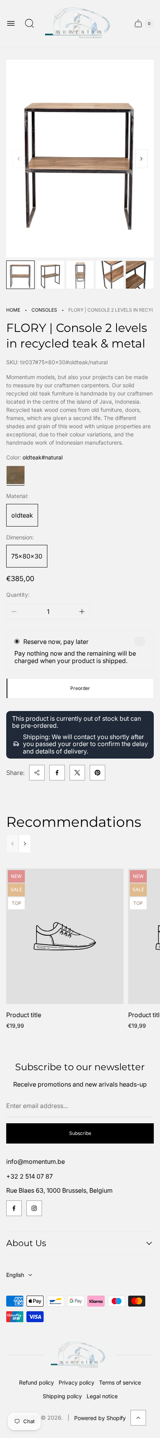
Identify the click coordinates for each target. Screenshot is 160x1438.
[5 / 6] (139, 275)
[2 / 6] (50, 275)
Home (13, 310)
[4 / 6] (110, 275)
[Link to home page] (80, 1355)
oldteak (22, 515)
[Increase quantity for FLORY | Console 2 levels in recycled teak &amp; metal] (82, 611)
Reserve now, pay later (56, 641)
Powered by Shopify (100, 1418)
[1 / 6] (20, 275)
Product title (23, 1015)
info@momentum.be (35, 1161)
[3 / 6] (80, 275)
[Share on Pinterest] (97, 772)
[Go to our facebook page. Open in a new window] (14, 1208)
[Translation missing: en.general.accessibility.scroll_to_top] (138, 1418)
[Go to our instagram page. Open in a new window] (34, 1208)
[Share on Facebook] (57, 772)
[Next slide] (141, 158)
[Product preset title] (64, 936)
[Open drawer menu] (10, 23)
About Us (26, 1243)
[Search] (29, 23)
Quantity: (18, 594)
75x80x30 (26, 556)
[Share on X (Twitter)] (77, 772)
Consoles (44, 310)
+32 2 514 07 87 (29, 1176)
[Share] (37, 772)
